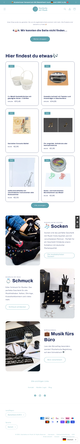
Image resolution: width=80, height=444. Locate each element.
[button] (4, 9)
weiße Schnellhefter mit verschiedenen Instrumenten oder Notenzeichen (21, 192)
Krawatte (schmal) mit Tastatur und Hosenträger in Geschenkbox (57, 97)
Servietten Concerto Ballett (18, 143)
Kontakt (31, 387)
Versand (56, 436)
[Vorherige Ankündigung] (4, 2)
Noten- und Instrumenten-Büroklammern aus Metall (54, 191)
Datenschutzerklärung (63, 434)
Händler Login (41, 387)
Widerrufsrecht (47, 436)
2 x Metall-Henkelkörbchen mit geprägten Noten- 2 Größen (19, 97)
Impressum (51, 434)
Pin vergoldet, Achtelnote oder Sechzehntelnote (55, 144)
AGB (73, 434)
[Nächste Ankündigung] (76, 2)
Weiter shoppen (40, 39)
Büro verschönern (55, 360)
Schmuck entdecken (17, 307)
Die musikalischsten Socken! (56, 255)
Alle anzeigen (40, 205)
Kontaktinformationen (68, 436)
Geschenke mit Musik (27, 434)
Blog (50, 387)
